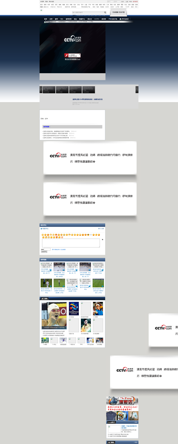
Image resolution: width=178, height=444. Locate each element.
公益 (86, 4)
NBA (85, 15)
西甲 (99, 15)
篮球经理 (68, 19)
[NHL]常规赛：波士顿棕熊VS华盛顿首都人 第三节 (46, 271)
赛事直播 (73, 7)
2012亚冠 (71, 317)
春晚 (60, 4)
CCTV (127, 7)
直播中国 (67, 7)
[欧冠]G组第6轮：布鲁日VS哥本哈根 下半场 (46, 290)
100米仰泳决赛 (59, 333)
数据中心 (82, 19)
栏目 (136, 7)
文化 (78, 4)
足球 (51, 19)
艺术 (82, 4)
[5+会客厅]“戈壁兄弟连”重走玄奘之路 (118, 434)
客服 (130, 1)
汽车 (93, 4)
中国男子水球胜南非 (48, 335)
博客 (122, 4)
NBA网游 (99, 344)
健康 (100, 4)
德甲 (96, 15)
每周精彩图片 (62, 21)
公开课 (117, 7)
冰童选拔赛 (63, 344)
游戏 (136, 4)
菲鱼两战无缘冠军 (59, 335)
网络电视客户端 (85, 7)
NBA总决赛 (90, 344)
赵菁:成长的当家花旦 (49, 331)
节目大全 (59, 7)
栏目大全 (53, 7)
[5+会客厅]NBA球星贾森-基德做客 (117, 436)
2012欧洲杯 (96, 333)
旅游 (97, 4)
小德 (103, 15)
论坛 (125, 4)
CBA (88, 15)
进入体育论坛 (93, 103)
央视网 (42, 1)
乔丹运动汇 (125, 19)
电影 (98, 7)
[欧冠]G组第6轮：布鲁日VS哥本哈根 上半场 (85, 287)
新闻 (45, 4)
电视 (41, 7)
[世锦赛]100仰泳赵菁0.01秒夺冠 (54, 327)
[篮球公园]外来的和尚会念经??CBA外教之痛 (55, 135)
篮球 (56, 19)
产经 (89, 4)
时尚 (104, 4)
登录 (122, 1)
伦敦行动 (80, 15)
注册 (127, 1)
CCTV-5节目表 (83, 21)
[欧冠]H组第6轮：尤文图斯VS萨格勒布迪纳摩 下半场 (72, 289)
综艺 (56, 4)
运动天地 (114, 19)
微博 (118, 4)
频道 (132, 7)
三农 (107, 4)
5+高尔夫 (72, 344)
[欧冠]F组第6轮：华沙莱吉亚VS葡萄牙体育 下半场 (98, 271)
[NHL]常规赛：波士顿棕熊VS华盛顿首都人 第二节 (85, 274)
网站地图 (51, 1)
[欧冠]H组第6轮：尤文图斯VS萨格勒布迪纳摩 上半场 (59, 290)
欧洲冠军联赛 (84, 317)
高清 (94, 7)
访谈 (129, 4)
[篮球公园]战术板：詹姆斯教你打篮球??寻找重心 (56, 131)
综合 (75, 19)
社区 (115, 4)
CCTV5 (96, 19)
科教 (71, 4)
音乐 (67, 4)
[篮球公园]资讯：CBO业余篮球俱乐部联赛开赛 (56, 137)
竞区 (47, 22)
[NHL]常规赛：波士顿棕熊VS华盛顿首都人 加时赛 (59, 274)
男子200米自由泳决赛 (49, 333)
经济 (49, 4)
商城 (111, 4)
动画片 (112, 7)
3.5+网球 (95, 317)
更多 (136, 422)
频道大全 (46, 7)
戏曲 (63, 4)
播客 (122, 7)
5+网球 (45, 344)
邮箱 (133, 4)
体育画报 (53, 21)
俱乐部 (104, 19)
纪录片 (107, 7)
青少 (75, 4)
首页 (41, 4)
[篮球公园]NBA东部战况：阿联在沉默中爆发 (55, 133)
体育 (52, 4)
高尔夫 (90, 19)
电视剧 (102, 7)
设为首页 (135, 1)
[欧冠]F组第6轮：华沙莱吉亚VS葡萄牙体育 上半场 (98, 290)
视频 (46, 1)
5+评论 (91, 21)
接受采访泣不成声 (60, 331)
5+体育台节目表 (72, 21)
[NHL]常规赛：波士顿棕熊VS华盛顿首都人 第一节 (72, 271)
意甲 (92, 15)
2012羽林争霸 (84, 333)
